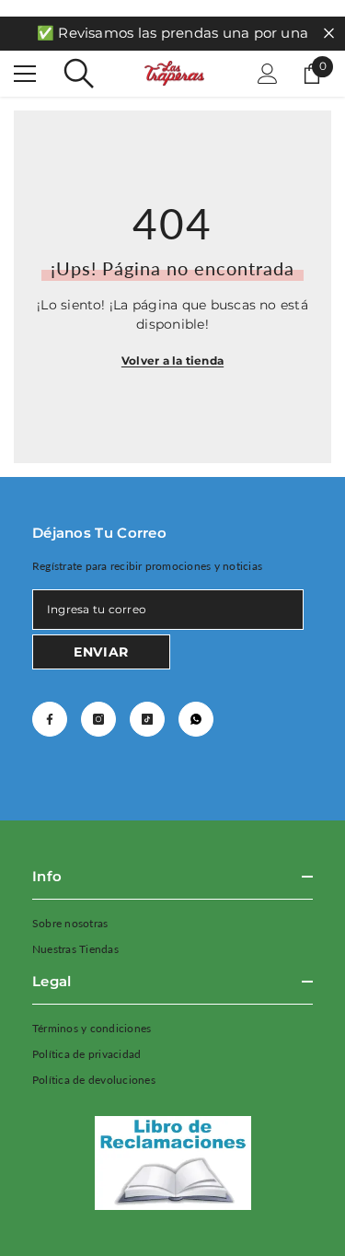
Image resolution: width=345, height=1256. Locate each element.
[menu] (25, 74)
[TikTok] (147, 719)
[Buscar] (79, 74)
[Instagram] (98, 719)
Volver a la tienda (172, 360)
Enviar (101, 652)
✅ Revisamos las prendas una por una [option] (172, 32)
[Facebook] (49, 719)
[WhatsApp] (195, 719)
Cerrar (329, 34)
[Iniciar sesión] (268, 74)
